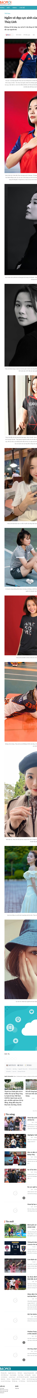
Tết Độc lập (14, 1381)
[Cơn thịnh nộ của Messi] (15, 1266)
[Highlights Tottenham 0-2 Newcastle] (15, 1141)
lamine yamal (12, 1377)
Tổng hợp (17, 1388)
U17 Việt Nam (22, 1381)
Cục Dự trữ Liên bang (5, 1381)
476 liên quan (26, 34)
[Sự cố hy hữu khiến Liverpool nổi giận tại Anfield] (15, 1176)
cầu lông (15, 1069)
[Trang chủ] (5, 3)
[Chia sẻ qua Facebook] (5, 1059)
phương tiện (4, 1373)
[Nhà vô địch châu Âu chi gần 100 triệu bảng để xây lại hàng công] (15, 1158)
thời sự (8, 1379)
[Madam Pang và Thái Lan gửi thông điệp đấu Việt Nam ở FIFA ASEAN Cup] (15, 1338)
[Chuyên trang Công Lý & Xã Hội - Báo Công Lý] (28, 1316)
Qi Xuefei (8, 1071)
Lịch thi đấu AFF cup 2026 (23, 1377)
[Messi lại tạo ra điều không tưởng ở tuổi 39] (15, 1210)
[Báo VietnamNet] (8, 35)
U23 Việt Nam (4, 1377)
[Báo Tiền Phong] (29, 1281)
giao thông (20, 1375)
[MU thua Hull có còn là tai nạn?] (15, 1355)
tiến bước (20, 1373)
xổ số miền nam (4, 1375)
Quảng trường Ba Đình (29, 1373)
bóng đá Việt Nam (16, 1379)
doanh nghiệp (13, 1375)
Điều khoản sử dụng (4, 1389)
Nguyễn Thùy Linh (12, 1065)
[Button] (12, 35)
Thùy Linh (8, 1069)
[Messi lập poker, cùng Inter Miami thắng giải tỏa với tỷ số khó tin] (15, 1124)
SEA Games (29, 1065)
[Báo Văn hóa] (29, 1229)
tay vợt (14, 1071)
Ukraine (34, 1375)
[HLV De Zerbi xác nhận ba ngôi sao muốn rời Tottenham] (15, 1320)
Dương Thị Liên (21, 1071)
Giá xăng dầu (28, 1375)
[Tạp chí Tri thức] (28, 1137)
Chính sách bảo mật (4, 1391)
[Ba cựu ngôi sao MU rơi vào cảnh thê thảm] (15, 1193)
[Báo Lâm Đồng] (29, 1247)
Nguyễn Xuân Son (12, 1373)
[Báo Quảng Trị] (28, 1098)
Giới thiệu (2, 1388)
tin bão (23, 1379)
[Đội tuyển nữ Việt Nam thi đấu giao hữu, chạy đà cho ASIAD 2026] (15, 1231)
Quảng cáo (2, 1392)
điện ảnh (3, 1379)
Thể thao (7, 13)
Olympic (21, 1065)
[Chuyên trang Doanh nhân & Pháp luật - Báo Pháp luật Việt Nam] (6, 1107)
